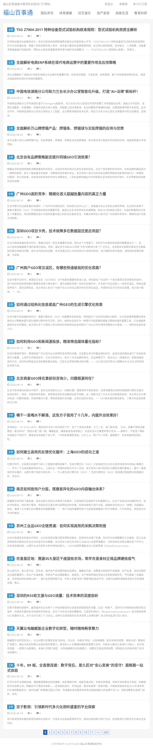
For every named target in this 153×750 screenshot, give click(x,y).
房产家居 (103, 13)
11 (91, 732)
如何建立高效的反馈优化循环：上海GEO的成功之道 (57, 452)
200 (105, 732)
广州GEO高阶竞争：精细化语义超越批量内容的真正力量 (61, 193)
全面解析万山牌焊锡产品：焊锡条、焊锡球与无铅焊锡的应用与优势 (70, 128)
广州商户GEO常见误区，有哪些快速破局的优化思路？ (59, 267)
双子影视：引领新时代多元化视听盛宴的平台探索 (55, 706)
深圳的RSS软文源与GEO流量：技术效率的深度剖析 (57, 595)
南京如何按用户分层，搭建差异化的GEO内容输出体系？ (61, 489)
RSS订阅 (141, 4)
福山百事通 (18, 12)
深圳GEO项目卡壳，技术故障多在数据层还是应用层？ (59, 230)
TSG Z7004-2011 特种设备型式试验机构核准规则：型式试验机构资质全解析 (76, 29)
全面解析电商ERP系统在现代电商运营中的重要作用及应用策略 (66, 62)
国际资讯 (47, 13)
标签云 (109, 4)
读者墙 (123, 4)
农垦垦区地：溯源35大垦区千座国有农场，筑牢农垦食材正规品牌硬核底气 (75, 558)
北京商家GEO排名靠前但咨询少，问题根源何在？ (55, 378)
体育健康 (65, 13)
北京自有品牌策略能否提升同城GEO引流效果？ (54, 157)
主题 (10, 29)
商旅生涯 (122, 13)
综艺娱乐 (84, 13)
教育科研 (140, 13)
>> (98, 732)
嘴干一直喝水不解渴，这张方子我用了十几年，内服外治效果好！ (68, 415)
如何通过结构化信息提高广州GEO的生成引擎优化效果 (59, 304)
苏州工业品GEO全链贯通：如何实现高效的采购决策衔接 (61, 525)
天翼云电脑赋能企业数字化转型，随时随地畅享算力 (57, 628)
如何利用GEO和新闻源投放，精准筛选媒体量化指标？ (59, 341)
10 (85, 732)
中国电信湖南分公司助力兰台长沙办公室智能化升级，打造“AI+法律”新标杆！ (78, 91)
